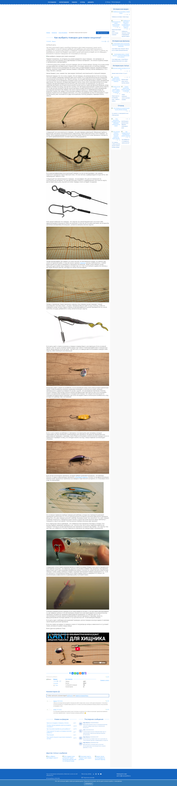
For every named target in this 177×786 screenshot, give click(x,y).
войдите (70, 695)
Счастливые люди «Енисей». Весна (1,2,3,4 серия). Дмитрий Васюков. (120, 49)
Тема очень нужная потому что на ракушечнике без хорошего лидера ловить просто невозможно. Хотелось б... (95, 726)
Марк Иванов (86, 722)
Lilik (84, 729)
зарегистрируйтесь (82, 695)
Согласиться (88, 783)
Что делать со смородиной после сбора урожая (120, 114)
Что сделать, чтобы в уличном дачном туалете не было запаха (116, 145)
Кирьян (55, 701)
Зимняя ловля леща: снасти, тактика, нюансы (125, 81)
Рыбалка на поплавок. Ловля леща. (120, 16)
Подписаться (103, 32)
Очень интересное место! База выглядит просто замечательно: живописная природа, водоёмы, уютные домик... (94, 733)
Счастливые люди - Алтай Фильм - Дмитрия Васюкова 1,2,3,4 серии (120, 60)
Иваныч (55, 679)
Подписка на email (88, 777)
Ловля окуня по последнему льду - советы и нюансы (115, 98)
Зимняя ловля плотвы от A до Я (119, 73)
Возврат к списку (104, 680)
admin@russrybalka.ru (124, 776)
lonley (54, 709)
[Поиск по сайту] (130, 2)
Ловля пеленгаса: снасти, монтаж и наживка (126, 97)
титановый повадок (81, 477)
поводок (82, 263)
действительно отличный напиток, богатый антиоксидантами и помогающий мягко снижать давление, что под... (94, 746)
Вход (108, 2)
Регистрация (116, 2)
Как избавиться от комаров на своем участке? (125, 141)
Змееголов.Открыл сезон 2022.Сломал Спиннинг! (116, 32)
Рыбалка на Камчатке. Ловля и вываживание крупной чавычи (126, 34)
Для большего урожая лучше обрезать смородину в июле (124, 124)
